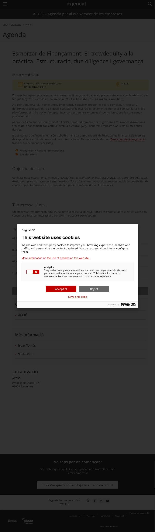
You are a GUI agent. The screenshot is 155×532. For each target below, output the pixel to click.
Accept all (61, 289)
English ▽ (28, 230)
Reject (94, 289)
